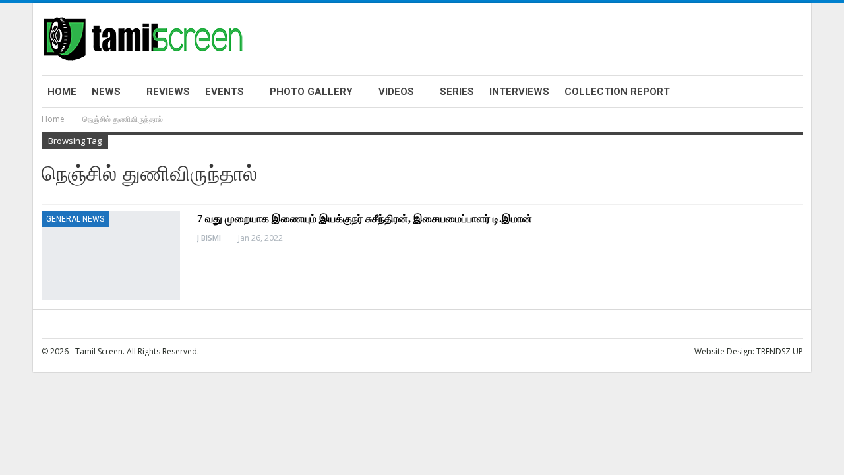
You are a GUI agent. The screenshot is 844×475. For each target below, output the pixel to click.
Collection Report (617, 92)
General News (75, 219)
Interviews (519, 92)
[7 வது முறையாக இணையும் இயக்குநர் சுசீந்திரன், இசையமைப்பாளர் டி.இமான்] (111, 255)
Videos (396, 92)
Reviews (168, 92)
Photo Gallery (311, 92)
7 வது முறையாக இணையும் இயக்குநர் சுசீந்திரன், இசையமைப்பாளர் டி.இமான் (364, 218)
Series (457, 92)
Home (61, 92)
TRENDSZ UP (779, 351)
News (106, 92)
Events (224, 92)
